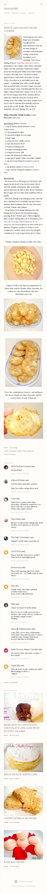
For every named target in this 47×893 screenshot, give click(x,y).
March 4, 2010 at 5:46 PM (20, 544)
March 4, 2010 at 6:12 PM (19, 561)
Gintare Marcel (30, 886)
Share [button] (6, 448)
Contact (15, 13)
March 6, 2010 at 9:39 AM (20, 659)
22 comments (14, 822)
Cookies (19, 451)
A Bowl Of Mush (18, 480)
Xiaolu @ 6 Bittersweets (21, 629)
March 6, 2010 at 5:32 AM (20, 643)
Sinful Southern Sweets (21, 466)
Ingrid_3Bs (15, 665)
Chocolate (12, 451)
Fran (13, 586)
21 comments (14, 866)
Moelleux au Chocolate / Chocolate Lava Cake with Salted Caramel (22, 728)
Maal (13, 604)
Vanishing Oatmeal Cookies (27, 63)
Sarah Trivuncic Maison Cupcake (24, 649)
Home (7, 13)
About (31, 13)
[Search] (41, 3)
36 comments (14, 778)
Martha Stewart (28, 451)
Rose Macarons (14, 862)
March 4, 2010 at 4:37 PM (20, 512)
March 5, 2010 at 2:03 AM (20, 597)
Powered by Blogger (25, 881)
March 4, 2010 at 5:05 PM (20, 530)
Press (24, 13)
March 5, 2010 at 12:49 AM (20, 579)
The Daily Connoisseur (20, 537)
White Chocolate (9, 454)
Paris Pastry (11, 8)
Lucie (13, 499)
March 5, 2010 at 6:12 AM (19, 622)
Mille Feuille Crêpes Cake (20, 774)
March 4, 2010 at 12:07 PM (20, 473)
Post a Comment (11, 682)
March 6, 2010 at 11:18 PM (20, 677)
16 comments (14, 735)
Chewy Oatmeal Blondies (20, 818)
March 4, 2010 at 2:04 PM (20, 492)
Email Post (13, 448)
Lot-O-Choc (16, 551)
